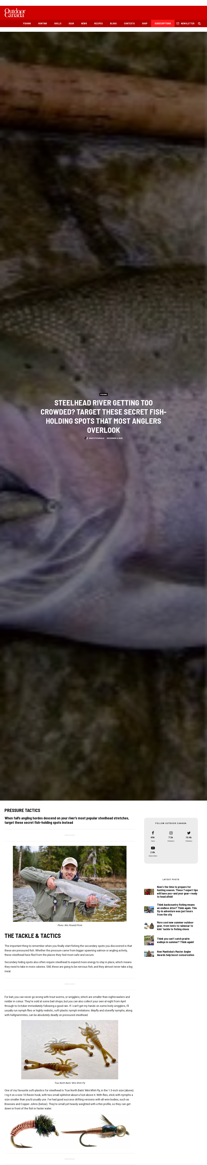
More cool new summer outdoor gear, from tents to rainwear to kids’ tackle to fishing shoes (175, 926)
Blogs (113, 23)
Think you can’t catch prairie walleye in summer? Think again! (175, 940)
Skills (57, 23)
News (84, 23)
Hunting (42, 23)
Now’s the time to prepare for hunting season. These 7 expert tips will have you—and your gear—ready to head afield (177, 891)
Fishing (27, 23)
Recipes (98, 23)
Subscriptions (163, 23)
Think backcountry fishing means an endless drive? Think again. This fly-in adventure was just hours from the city (177, 909)
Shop (144, 23)
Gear (71, 23)
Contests (129, 23)
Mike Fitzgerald (96, 438)
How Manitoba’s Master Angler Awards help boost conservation (175, 953)
